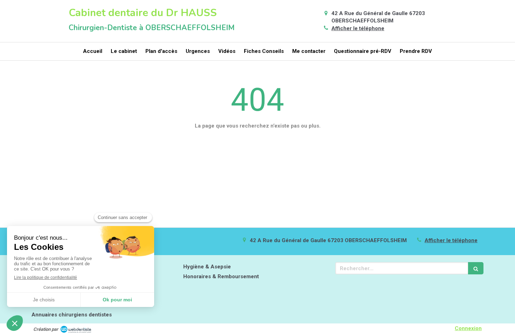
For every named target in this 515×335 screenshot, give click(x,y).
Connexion (468, 328)
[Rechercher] (475, 268)
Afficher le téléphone (357, 28)
